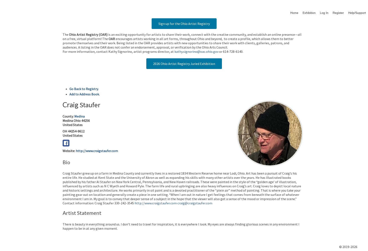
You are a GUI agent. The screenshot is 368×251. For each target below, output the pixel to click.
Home (294, 12)
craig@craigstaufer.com (194, 203)
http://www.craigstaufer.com (97, 151)
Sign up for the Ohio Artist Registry (184, 24)
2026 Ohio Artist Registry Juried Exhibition (184, 64)
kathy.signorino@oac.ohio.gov (196, 51)
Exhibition (309, 12)
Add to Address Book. (84, 94)
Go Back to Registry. (84, 89)
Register (338, 12)
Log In (324, 12)
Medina (79, 116)
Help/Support (357, 12)
